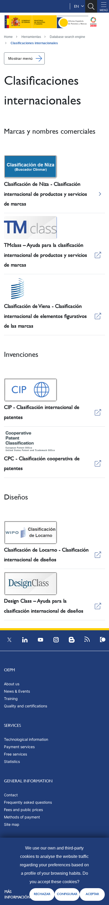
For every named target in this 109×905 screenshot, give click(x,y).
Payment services (19, 746)
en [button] (77, 6)
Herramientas (31, 37)
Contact (11, 795)
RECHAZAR (42, 894)
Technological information (26, 739)
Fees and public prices (23, 809)
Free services (15, 754)
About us (11, 684)
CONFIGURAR (67, 894)
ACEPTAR (92, 894)
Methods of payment (22, 817)
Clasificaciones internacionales (34, 43)
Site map (11, 824)
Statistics (12, 761)
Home (8, 37)
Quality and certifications (25, 706)
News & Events (17, 691)
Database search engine (67, 37)
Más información (17, 894)
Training (11, 698)
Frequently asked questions (28, 802)
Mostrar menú (20, 58)
